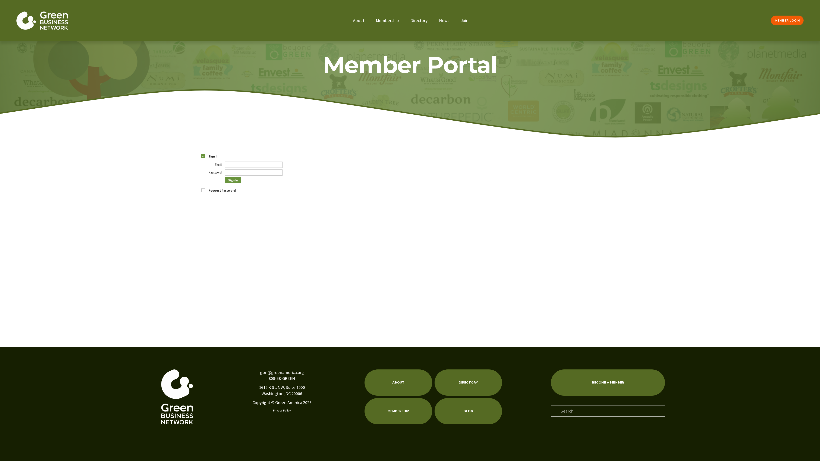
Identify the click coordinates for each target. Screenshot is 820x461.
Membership (387, 20)
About (359, 20)
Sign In (233, 180)
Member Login (787, 20)
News (444, 20)
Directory (419, 20)
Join (465, 20)
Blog (468, 411)
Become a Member (608, 382)
